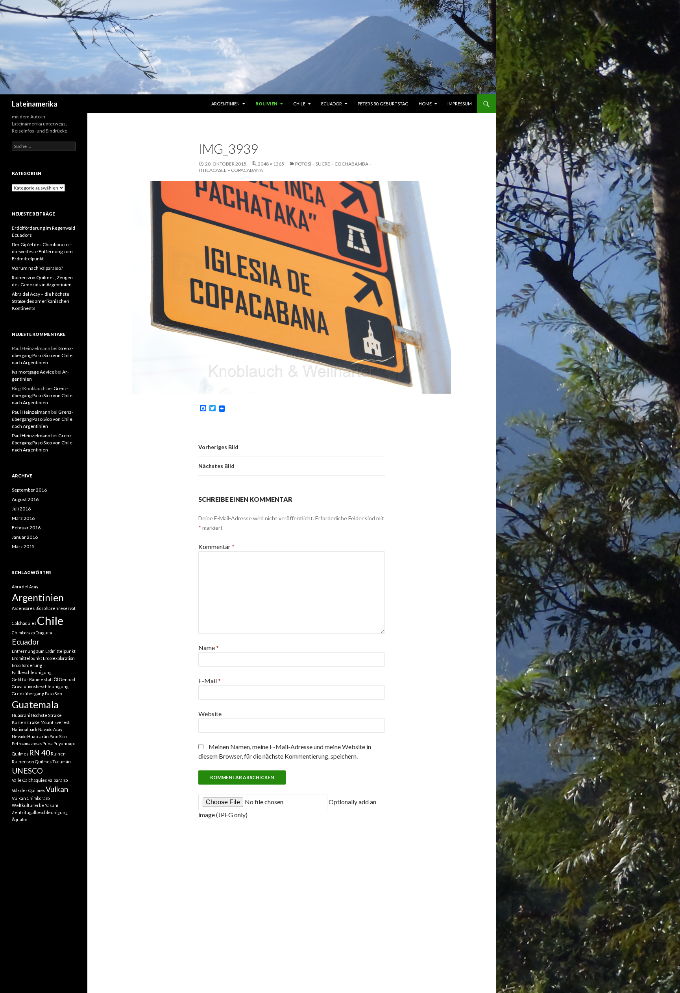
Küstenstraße (26, 722)
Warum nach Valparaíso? (37, 268)
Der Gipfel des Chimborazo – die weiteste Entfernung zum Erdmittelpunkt (42, 251)
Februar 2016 (26, 528)
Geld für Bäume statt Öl (35, 679)
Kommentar (216, 546)
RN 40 (39, 752)
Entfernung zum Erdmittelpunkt (44, 651)
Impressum (459, 103)
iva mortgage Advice (33, 372)
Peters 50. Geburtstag (383, 103)
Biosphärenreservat (55, 608)
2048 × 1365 (271, 164)
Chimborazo (23, 632)
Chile (299, 103)
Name (208, 647)
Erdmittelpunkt (27, 658)
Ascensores (23, 608)
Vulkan (57, 789)
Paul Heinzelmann (31, 412)
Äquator (20, 819)
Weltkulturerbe (28, 805)
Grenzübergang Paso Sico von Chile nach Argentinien (42, 355)
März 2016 (23, 518)
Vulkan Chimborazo (31, 798)
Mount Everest (55, 722)
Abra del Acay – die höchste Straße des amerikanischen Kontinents (40, 301)
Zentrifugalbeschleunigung (40, 812)
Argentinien (225, 103)
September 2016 (29, 490)
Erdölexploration (59, 658)
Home (425, 103)
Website (210, 713)
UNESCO (27, 770)
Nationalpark (24, 729)
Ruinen (58, 753)
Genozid (67, 679)
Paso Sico (58, 736)
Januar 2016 (25, 537)
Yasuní (51, 805)
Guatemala (35, 704)
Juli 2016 (21, 509)
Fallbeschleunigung (32, 672)
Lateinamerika (34, 103)
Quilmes (20, 753)
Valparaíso (58, 780)
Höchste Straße (46, 715)
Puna (47, 743)
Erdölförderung (27, 665)
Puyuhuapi (64, 743)
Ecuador (331, 103)
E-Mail (209, 680)
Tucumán (61, 761)
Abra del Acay (25, 586)
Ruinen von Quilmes (32, 761)
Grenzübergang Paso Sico (37, 693)
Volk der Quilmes (28, 790)
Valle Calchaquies (29, 780)
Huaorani (21, 715)
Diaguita (43, 632)
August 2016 (25, 499)
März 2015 (23, 546)
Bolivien (266, 103)
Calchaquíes (24, 623)
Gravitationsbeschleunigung (40, 686)
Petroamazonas (27, 743)
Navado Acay (50, 729)
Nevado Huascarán (30, 736)
